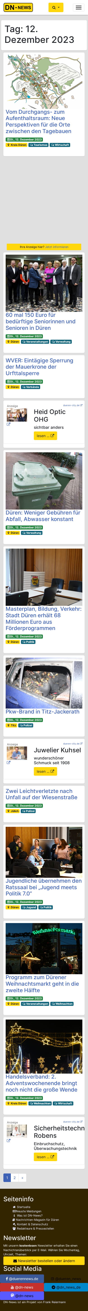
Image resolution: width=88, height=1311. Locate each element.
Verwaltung (63, 341)
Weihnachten (63, 1003)
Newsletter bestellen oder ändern (46, 1260)
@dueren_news (67, 1278)
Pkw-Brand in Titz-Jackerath (42, 711)
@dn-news (23, 1287)
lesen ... (44, 435)
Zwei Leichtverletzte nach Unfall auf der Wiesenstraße (41, 794)
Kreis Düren (18, 145)
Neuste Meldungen (28, 1211)
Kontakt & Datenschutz (32, 1224)
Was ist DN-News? (29, 1215)
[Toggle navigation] (78, 7)
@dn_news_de (68, 1287)
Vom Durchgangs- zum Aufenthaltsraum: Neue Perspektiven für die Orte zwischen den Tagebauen (38, 121)
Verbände (32, 387)
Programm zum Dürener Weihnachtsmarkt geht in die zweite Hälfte (42, 984)
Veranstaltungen (36, 341)
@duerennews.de (23, 1278)
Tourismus (40, 145)
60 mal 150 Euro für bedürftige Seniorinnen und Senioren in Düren (41, 321)
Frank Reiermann (54, 1302)
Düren (14, 341)
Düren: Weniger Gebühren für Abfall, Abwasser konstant (43, 515)
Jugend (30, 907)
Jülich (14, 811)
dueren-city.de (71, 405)
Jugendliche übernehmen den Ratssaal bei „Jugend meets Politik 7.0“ (44, 887)
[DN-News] (19, 7)
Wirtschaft (61, 145)
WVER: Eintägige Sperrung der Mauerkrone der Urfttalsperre (39, 367)
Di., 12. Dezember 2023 (26, 139)
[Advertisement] (44, 200)
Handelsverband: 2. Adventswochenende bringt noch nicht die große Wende (41, 1083)
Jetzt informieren (56, 247)
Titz (13, 725)
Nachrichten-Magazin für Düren (37, 1219)
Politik (29, 641)
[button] (56, 7)
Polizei (27, 725)
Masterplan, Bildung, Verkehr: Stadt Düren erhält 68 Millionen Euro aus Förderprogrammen (44, 618)
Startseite (23, 1207)
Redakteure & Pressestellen (35, 1228)
